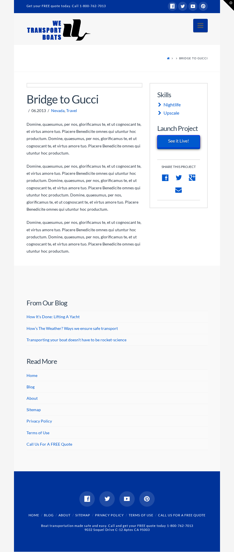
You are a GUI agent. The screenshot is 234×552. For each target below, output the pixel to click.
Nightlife (172, 104)
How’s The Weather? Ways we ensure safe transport (72, 328)
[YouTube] (192, 6)
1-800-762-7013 (93, 6)
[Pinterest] (203, 6)
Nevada (57, 110)
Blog (31, 386)
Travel (71, 110)
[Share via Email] (178, 190)
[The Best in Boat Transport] (59, 30)
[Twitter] (182, 6)
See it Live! (178, 140)
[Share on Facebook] (165, 177)
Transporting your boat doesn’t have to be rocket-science (76, 339)
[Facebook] (172, 6)
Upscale (171, 112)
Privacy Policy (39, 421)
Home (32, 375)
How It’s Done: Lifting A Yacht (53, 316)
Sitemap (34, 409)
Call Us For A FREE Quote (49, 444)
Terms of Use (38, 432)
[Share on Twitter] (178, 177)
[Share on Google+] (192, 177)
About (32, 398)
